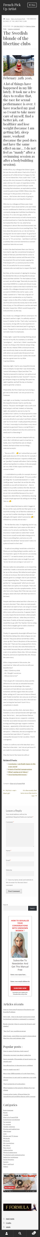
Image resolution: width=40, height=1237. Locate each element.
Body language (8, 1110)
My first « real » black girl (10, 791)
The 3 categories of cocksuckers (14, 1084)
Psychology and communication (14, 1155)
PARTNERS (10, 1219)
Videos (5, 1166)
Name (8, 850)
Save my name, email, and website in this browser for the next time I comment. (19, 882)
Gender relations (9, 1127)
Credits (8, 1223)
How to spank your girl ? (11, 1069)
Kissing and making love (11, 1129)
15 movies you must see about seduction (17, 1055)
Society (5, 1162)
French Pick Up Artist (12, 6)
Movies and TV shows (10, 1136)
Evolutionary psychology (11, 1119)
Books (5, 1112)
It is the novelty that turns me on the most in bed (29, 793)
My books (6, 1138)
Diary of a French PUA (18, 19)
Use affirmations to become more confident (18, 1065)
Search (5, 905)
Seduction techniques (10, 1157)
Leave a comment (14, 29)
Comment (10, 822)
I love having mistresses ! (17, 774)
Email (8, 860)
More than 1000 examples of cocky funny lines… (19, 1073)
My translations (8, 1143)
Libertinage (7, 1131)
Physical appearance (10, 1152)
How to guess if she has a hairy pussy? (16, 1051)
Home (8, 19)
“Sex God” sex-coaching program (14, 1031)
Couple (5, 1115)
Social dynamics (8, 1159)
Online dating (8, 1150)
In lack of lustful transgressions (20, 769)
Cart (31, 1231)
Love (4, 1134)
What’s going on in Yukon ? (18, 772)
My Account (6, 1233)
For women (7, 1122)
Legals (8, 1227)
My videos (6, 1145)
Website (9, 870)
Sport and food (8, 1164)
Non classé (7, 1148)
